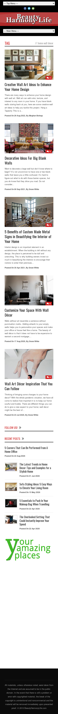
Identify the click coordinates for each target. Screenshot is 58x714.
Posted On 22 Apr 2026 (29, 508)
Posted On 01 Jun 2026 (29, 475)
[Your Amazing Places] (29, 560)
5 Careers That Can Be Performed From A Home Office (26, 449)
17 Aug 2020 (19, 341)
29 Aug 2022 (19, 115)
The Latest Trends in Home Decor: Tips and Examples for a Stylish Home (35, 468)
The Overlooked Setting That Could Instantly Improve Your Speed (34, 520)
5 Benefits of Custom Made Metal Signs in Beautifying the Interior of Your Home (28, 236)
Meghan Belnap (36, 115)
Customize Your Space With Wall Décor (27, 312)
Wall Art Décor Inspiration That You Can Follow (28, 386)
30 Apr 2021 (19, 267)
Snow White (34, 189)
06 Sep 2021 (19, 189)
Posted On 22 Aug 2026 (15, 455)
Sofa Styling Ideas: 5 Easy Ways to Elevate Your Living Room (35, 486)
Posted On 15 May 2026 (29, 492)
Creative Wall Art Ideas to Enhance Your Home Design (28, 87)
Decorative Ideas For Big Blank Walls (25, 160)
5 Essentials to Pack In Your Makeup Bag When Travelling (34, 502)
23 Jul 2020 (19, 414)
